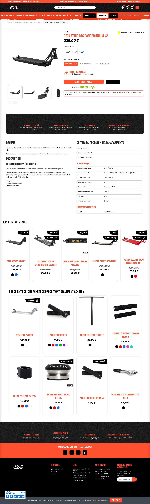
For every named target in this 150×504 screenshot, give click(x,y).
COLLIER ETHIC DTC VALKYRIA (24, 396)
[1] (134, 479)
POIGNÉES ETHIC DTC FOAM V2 (92, 398)
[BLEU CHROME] (81, 52)
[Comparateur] (122, 7)
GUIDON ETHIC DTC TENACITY (92, 335)
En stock (81, 157)
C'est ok (116, 500)
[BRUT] (74, 52)
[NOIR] (67, 52)
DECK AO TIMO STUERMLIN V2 (104, 261)
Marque (80, 148)
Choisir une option (18, 245)
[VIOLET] (64, 345)
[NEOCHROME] (30, 406)
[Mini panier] (132, 7)
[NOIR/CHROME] (65, 407)
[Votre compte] (137, 7)
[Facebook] (65, 452)
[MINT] (131, 346)
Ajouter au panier (83, 81)
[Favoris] (127, 7)
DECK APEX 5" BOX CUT (16, 261)
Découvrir (48, 245)
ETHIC (66, 32)
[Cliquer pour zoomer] (11, 81)
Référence (82, 153)
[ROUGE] (135, 276)
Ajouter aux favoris (113, 82)
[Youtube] (78, 452)
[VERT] (60, 345)
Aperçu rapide (23, 241)
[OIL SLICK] (62, 407)
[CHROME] (93, 345)
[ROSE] (127, 346)
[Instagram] (71, 452)
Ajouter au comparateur (9, 241)
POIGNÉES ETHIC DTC (58, 335)
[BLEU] (16, 274)
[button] (128, 1)
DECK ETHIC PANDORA (24, 335)
